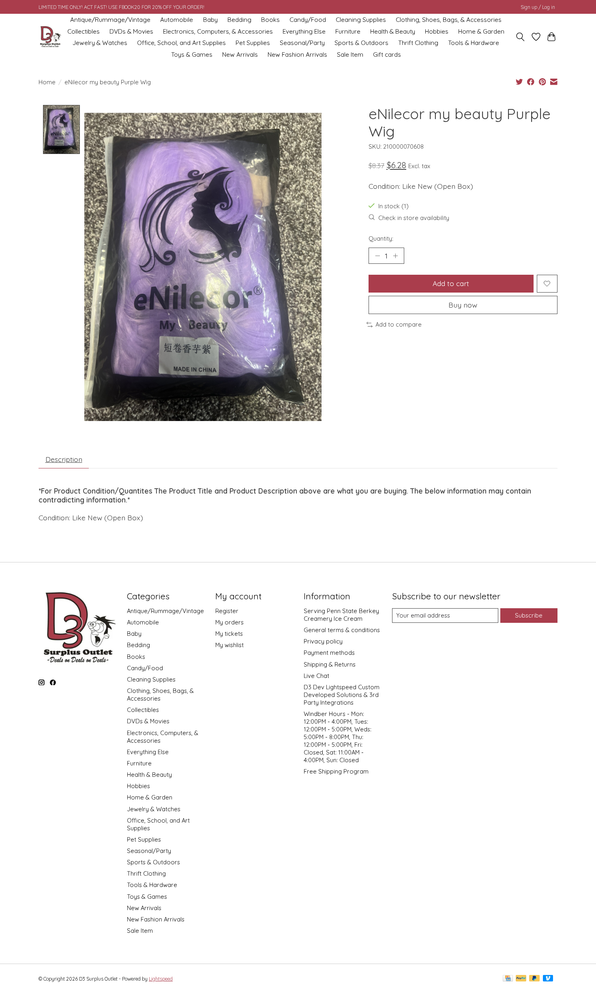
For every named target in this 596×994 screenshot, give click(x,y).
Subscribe (528, 615)
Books (270, 20)
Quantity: (381, 238)
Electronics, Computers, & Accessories (218, 31)
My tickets (229, 633)
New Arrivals (240, 54)
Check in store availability (413, 218)
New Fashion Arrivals (297, 54)
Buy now (462, 304)
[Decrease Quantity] (377, 255)
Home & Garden (481, 31)
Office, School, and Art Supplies (181, 43)
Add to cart (451, 283)
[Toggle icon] (520, 37)
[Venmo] (548, 979)
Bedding (239, 20)
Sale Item (350, 54)
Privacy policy (323, 641)
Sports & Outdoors (361, 43)
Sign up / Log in (538, 7)
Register (226, 611)
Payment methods (329, 652)
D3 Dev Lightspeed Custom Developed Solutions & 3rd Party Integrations (341, 694)
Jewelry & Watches (100, 43)
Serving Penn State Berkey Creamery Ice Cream (341, 614)
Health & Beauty (392, 31)
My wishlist (229, 645)
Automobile (176, 20)
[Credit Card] (508, 979)
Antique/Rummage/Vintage (110, 20)
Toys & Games (191, 54)
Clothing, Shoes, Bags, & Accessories (449, 20)
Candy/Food (307, 20)
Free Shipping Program (336, 771)
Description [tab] (63, 459)
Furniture (347, 31)
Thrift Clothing (418, 43)
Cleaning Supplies (361, 20)
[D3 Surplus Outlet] (50, 37)
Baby (210, 20)
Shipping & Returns (330, 664)
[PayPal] (521, 979)
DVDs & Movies (131, 31)
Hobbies (436, 31)
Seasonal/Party (302, 43)
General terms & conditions (342, 630)
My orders (229, 622)
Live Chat (316, 676)
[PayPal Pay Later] (534, 979)
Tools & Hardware (473, 43)
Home (47, 82)
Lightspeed (161, 979)
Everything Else (304, 31)
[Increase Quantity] (395, 255)
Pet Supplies (253, 43)
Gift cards (387, 54)
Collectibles (83, 31)
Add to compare (398, 324)
